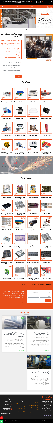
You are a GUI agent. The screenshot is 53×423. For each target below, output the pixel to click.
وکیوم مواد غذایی (46, 213)
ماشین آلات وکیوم (33, 101)
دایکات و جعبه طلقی (46, 135)
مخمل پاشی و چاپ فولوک (20, 135)
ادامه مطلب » (47, 350)
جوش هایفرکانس (7, 135)
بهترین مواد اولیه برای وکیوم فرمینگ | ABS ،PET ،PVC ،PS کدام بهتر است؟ (14, 334)
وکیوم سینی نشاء (46, 262)
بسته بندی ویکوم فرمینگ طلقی (6, 153)
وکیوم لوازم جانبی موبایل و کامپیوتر (20, 246)
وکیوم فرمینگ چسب (33, 197)
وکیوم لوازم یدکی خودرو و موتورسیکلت (46, 246)
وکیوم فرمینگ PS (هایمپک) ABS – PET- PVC (20, 153)
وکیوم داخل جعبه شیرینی (19, 278)
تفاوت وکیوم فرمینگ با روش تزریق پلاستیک (39, 373)
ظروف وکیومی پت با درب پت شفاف (7, 214)
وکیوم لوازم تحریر (33, 213)
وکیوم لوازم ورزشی (7, 197)
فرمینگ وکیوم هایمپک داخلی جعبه (20, 214)
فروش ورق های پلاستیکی (19, 101)
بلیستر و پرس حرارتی (33, 135)
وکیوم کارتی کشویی (20, 118)
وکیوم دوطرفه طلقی (7, 118)
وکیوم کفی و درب (33, 118)
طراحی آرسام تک (8, 420)
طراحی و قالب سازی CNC (33, 152)
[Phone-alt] (1, 417)
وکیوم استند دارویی (6, 246)
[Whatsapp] (1, 421)
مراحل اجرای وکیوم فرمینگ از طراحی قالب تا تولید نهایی (41, 334)
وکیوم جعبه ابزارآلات (46, 278)
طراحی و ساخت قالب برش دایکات (6, 101)
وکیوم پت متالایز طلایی (46, 197)
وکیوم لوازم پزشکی (20, 262)
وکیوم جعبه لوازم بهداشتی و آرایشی (6, 262)
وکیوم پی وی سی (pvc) (46, 230)
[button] (3, 6)
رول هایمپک (33, 230)
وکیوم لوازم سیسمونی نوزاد (33, 262)
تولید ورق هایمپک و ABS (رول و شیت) (46, 153)
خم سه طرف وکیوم (46, 101)
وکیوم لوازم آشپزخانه (33, 246)
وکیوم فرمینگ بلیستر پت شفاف (19, 197)
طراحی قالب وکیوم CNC (6, 230)
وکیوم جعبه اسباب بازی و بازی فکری (33, 279)
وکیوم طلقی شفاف (7, 278)
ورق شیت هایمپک (20, 230)
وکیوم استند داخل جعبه (46, 118)
